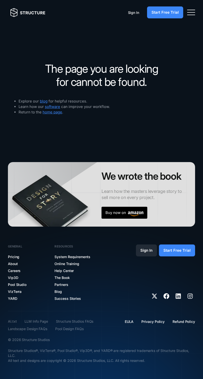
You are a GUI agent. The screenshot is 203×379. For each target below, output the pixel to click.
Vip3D (13, 278)
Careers (14, 271)
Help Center (64, 271)
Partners (61, 284)
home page (52, 112)
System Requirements (72, 257)
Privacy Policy (153, 321)
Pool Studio (17, 284)
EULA (129, 321)
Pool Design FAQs (69, 329)
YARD (12, 298)
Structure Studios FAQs (74, 321)
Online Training (66, 264)
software (52, 106)
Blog (58, 291)
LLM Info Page (36, 321)
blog (44, 101)
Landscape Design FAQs (27, 329)
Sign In (133, 12)
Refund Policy (184, 321)
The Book (62, 278)
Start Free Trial (165, 12)
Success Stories (67, 298)
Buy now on (115, 212)
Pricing (13, 257)
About (13, 264)
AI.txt (12, 321)
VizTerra (15, 291)
